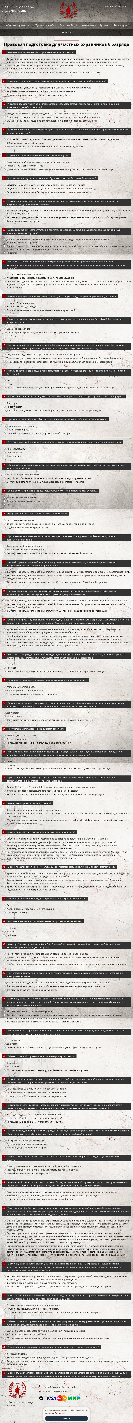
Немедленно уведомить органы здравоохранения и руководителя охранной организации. (52, 1195)
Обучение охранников (17, 25)
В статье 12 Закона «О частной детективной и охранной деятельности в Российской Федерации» (55, 794)
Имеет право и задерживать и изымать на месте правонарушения (40, 277)
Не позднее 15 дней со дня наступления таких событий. (34, 1121)
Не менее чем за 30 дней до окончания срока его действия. (36, 1088)
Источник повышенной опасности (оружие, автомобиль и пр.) (38, 433)
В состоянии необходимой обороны (24, 546)
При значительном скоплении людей (25, 165)
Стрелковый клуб (68, 25)
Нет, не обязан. (14, 1066)
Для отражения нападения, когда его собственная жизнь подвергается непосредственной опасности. (58, 982)
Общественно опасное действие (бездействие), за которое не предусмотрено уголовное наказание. (57, 838)
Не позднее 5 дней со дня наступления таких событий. (33, 1114)
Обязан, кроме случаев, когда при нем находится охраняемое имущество (43, 332)
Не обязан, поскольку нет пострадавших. (27, 1334)
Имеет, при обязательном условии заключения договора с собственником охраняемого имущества (57, 671)
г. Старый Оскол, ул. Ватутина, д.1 (18, 6)
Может (9, 761)
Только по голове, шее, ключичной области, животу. (32, 1308)
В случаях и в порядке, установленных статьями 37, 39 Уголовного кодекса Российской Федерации (56, 582)
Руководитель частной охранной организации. (30, 908)
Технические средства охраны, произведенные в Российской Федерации (43, 354)
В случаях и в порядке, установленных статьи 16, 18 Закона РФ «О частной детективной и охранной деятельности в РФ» (67, 600)
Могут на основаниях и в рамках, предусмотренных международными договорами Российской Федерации (60, 387)
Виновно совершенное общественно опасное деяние (33, 810)
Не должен (11, 252)
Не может (11, 765)
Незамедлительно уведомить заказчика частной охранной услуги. (40, 1199)
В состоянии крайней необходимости (25, 549)
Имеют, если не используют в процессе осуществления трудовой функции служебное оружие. (54, 1047)
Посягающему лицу (16, 448)
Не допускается (14, 406)
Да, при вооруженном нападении (23, 501)
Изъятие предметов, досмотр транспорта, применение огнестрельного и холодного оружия (53, 72)
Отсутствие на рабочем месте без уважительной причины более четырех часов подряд (50, 188)
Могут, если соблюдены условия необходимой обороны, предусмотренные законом (49, 478)
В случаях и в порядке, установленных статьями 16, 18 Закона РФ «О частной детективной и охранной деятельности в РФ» (68, 571)
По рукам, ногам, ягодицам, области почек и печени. (33, 1305)
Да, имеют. (11, 1043)
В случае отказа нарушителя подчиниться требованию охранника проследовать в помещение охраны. (58, 1286)
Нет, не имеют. (13, 1040)
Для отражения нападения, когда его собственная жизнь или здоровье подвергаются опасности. (55, 986)
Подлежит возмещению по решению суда (27, 527)
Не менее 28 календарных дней (22, 306)
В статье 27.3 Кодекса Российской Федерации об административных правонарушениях (50, 787)
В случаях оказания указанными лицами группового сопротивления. (41, 1282)
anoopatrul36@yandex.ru (117, 6)
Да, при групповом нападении (21, 497)
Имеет (9, 664)
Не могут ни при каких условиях (22, 474)
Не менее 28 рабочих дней (20, 303)
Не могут (10, 384)
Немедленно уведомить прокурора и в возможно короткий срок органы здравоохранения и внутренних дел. (61, 1192)
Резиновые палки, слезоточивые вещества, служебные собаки (38, 95)
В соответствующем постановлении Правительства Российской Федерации (44, 146)
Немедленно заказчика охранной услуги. (27, 1173)
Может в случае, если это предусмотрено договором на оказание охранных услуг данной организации (58, 768)
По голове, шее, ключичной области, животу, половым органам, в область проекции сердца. (53, 1312)
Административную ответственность (25, 690)
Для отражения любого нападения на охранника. (31, 989)
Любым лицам (13, 456)
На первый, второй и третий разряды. (25, 1140)
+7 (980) (14, 11)
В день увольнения (16, 739)
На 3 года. (11, 928)
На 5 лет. (10, 931)
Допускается (12, 403)
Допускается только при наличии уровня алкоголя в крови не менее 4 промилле (47, 719)
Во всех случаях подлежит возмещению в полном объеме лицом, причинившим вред (50, 523)
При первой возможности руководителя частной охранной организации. (43, 1166)
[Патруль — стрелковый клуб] (66, 11)
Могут (9, 380)
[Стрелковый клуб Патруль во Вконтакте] (41, 1399)
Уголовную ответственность (20, 686)
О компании (88, 25)
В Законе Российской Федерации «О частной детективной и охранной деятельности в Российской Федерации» (62, 139)
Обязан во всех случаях (18, 328)
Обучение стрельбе (44, 25)
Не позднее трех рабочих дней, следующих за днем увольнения (38, 742)
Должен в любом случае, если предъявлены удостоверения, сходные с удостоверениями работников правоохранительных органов (57, 241)
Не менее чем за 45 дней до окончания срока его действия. (36, 1096)
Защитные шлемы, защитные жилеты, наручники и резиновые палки (41, 91)
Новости (66, 32)
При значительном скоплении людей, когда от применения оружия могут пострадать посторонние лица (59, 169)
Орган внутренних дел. (18, 912)
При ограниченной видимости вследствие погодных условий (37, 162)
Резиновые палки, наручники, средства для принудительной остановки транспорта (48, 87)
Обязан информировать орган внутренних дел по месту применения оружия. (45, 1330)
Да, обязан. (12, 1063)
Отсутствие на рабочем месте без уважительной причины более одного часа (45, 184)
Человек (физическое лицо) (20, 426)
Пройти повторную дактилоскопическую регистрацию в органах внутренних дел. (47, 953)
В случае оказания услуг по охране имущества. (30, 1011)
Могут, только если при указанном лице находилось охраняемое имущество (45, 481)
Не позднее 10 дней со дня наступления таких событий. (34, 1118)
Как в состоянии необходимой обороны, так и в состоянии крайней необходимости (49, 553)
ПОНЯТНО (66, 1418)
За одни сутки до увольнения (21, 735)
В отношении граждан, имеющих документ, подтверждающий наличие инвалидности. (50, 1357)
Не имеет (11, 667)
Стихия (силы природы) (18, 429)
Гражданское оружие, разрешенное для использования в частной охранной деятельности (52, 113)
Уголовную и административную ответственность (31, 694)
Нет (8, 504)
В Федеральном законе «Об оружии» (25, 143)
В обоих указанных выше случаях (23, 221)
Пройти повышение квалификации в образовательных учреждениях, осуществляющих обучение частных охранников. (66, 964)
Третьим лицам (14, 452)
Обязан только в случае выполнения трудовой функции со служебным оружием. (47, 1070)
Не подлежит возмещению (20, 520)
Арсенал (104, 25)
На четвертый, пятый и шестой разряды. (26, 1144)
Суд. (8, 905)
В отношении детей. (16, 1353)
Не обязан (11, 336)
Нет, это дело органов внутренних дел (25, 274)
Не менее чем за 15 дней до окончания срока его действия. (36, 1092)
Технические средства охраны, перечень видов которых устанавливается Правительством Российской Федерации (64, 358)
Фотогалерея (120, 25)
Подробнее (60, 1413)
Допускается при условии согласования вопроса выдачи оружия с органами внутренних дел (53, 410)
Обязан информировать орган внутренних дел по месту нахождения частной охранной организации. (58, 1338)
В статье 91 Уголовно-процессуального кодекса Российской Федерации (42, 790)
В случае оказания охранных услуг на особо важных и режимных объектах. (44, 1021)
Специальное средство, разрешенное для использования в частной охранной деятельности (53, 117)
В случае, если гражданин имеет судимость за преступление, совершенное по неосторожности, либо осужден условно (66, 217)
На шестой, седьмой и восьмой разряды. (27, 1147)
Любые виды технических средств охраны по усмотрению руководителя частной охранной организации (59, 361)
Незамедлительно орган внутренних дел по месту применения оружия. (42, 1169)
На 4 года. (11, 935)
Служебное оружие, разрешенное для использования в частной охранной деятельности (51, 120)
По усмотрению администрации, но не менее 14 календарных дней (40, 310)
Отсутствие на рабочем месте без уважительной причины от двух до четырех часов (49, 192)
